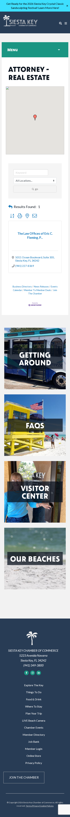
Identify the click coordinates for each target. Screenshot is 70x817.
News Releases (41, 286)
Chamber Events (33, 727)
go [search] (36, 188)
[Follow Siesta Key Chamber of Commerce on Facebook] (26, 673)
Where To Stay (33, 706)
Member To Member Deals (37, 290)
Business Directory (22, 286)
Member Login (33, 748)
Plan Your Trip (33, 713)
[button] (35, 117)
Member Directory (34, 734)
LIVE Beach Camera (33, 720)
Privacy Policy (33, 762)
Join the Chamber (24, 777)
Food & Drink (33, 699)
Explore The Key (33, 685)
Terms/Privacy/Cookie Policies (40, 806)
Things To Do (33, 692)
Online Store (34, 755)
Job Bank (33, 741)
